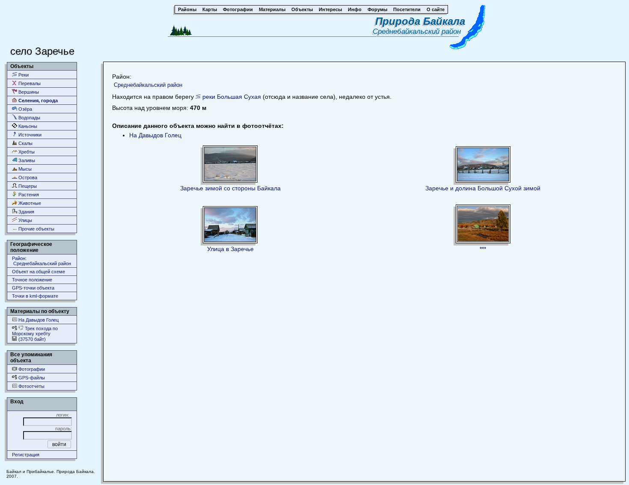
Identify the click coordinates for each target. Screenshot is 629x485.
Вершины (28, 92)
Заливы (26, 160)
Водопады (28, 117)
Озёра (24, 109)
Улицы (24, 220)
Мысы (24, 169)
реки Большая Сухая (231, 96)
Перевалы (29, 83)
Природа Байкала (420, 21)
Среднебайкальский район (419, 31)
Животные (29, 203)
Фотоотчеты (31, 386)
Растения (28, 194)
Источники (29, 134)
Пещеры (27, 186)
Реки (23, 74)
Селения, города (37, 100)
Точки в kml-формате (35, 296)
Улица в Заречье (230, 248)
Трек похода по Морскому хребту (35, 331)
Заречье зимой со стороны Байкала (230, 188)
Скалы (25, 143)
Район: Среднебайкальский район (41, 261)
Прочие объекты (35, 228)
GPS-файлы (31, 377)
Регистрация (25, 454)
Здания (25, 211)
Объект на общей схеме (38, 271)
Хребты (26, 151)
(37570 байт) (31, 339)
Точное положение (32, 279)
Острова (27, 177)
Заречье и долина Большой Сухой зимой (482, 188)
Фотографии (31, 369)
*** (483, 248)
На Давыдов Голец (38, 319)
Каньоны (27, 126)
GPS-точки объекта (33, 287)
